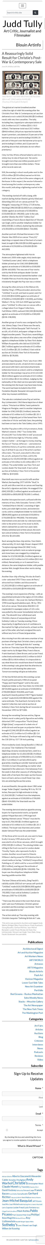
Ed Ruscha (20, 1190)
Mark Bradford (12, 1211)
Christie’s (20, 1183)
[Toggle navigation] (22, 5)
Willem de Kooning (11, 1228)
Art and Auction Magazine (30, 952)
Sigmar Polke (30, 1221)
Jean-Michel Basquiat (17, 1200)
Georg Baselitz (7, 927)
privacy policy (34, 1240)
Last (41, 1107)
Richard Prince (21, 1218)
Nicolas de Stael (26, 930)
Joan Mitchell (14, 1204)
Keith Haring (23, 1204)
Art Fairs (38, 1025)
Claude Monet (10, 1186)
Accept (40, 1130)
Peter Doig (26, 1215)
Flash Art (38, 975)
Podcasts (38, 1052)
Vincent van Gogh (19, 932)
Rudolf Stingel (20, 1221)
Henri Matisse (26, 1197)
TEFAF (20, 1225)
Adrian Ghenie (7, 1176)
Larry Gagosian (7, 1208)
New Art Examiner (34, 986)
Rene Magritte (9, 1218)
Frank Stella (13, 1194)
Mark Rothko (23, 1211)
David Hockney (9, 1190)
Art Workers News (34, 956)
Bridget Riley (13, 925)
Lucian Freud (14, 930)
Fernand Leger (28, 1190)
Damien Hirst (34, 1187)
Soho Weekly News (33, 997)
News (40, 1048)
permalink (22, 934)
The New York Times (33, 1009)
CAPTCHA (37, 1157)
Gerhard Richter (20, 927)
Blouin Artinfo (36, 971)
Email (39, 1113)
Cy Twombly (24, 1187)
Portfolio (38, 990)
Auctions (25, 923)
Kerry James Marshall (35, 1204)
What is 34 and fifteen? (30, 1146)
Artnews (38, 963)
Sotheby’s (10, 1224)
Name (39, 1088)
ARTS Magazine (35, 967)
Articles (39, 1029)
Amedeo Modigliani (17, 1180)
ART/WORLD (36, 960)
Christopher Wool (35, 1183)
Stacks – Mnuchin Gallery (31, 1001)
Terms (39, 1125)
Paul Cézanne (17, 1215)
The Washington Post (32, 1012)
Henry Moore (36, 1197)
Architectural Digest (33, 948)
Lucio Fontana (30, 1207)
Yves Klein (31, 932)
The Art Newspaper (33, 1005)
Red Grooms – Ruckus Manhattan (26, 994)
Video (40, 1059)
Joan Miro (5, 1204)
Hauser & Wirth (16, 1197)
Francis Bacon (24, 925)
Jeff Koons (37, 1201)
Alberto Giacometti (21, 1176)
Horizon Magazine (34, 978)
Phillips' (35, 1214)
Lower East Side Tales (32, 982)
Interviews (37, 1044)
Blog (40, 1037)
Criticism (38, 1040)
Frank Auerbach (36, 925)
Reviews (39, 1055)
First (41, 1098)
